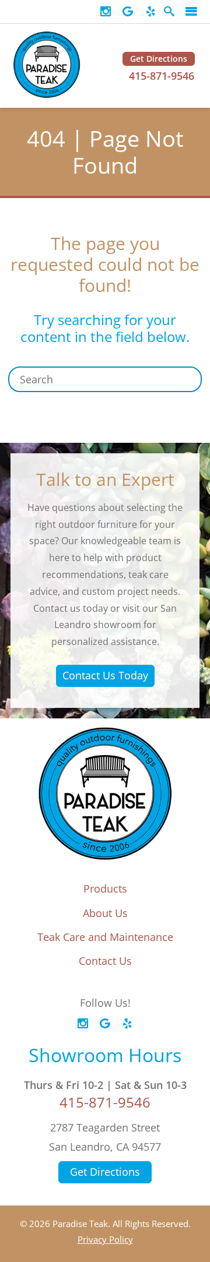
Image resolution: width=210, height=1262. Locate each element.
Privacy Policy (105, 1239)
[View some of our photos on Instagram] (105, 12)
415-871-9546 (161, 76)
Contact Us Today (105, 675)
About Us (105, 913)
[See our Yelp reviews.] (150, 12)
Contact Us (105, 961)
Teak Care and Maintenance (105, 937)
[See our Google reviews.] (128, 12)
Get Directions (158, 58)
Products (105, 889)
